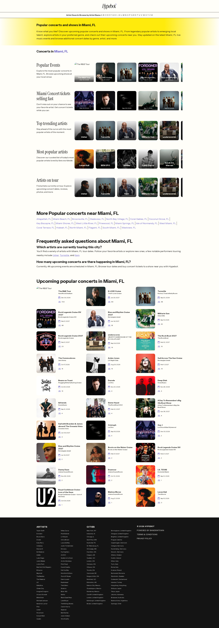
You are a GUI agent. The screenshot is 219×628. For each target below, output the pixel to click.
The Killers (64, 585)
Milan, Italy (114, 561)
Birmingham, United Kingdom (121, 531)
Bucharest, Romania (118, 573)
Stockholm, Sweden (117, 576)
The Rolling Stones (67, 604)
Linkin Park (40, 564)
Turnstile (64, 255)
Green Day (40, 588)
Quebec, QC (91, 558)
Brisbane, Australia (117, 597)
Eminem (39, 534)
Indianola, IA (91, 534)
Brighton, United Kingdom (120, 537)
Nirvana (63, 549)
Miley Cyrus (65, 531)
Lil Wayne (64, 537)
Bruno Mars (40, 537)
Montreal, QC (91, 579)
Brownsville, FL (80, 219)
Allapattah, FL (43, 219)
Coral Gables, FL (138, 219)
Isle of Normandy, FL (147, 223)
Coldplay (39, 546)
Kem (77, 255)
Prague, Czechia (116, 540)
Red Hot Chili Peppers (43, 567)
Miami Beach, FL (61, 219)
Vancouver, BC (92, 573)
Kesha (63, 594)
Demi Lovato (65, 579)
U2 (37, 582)
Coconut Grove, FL (159, 219)
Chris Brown (65, 540)
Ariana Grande (41, 594)
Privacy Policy (144, 538)
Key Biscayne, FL (45, 223)
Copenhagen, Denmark (119, 543)
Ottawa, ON (91, 567)
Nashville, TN (91, 543)
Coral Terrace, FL (45, 227)
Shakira (63, 588)
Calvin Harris (65, 607)
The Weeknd (40, 579)
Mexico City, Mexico (93, 585)
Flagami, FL (95, 227)
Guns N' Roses (66, 576)
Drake (38, 540)
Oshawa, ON (91, 564)
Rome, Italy (114, 567)
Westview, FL (129, 227)
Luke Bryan (64, 601)
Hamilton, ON (91, 552)
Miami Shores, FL (65, 223)
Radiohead (64, 582)
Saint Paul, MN (92, 540)
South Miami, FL (111, 227)
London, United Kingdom (95, 597)
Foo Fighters (65, 552)
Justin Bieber (40, 561)
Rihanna (39, 570)
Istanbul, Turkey (116, 582)
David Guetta (65, 567)
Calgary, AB (91, 555)
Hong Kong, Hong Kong (118, 585)
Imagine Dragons (42, 591)
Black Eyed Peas (66, 597)
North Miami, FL (78, 227)
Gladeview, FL (97, 219)
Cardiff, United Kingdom (95, 594)
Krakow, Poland (116, 570)
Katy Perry (40, 543)
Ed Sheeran (40, 552)
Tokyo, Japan (115, 591)
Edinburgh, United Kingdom (96, 601)
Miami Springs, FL (124, 223)
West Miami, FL (167, 223)
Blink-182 (64, 591)
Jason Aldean (65, 616)
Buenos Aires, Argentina (119, 601)
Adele (38, 555)
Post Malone (65, 534)
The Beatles (40, 576)
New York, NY (91, 531)
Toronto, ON (91, 570)
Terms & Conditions (147, 534)
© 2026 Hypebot (146, 526)
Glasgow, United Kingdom (120, 534)
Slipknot (63, 610)
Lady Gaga (40, 558)
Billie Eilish (40, 597)
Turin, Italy (114, 564)
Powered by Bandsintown (150, 530)
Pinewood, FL (106, 223)
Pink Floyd (64, 564)
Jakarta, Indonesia (117, 594)
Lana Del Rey (65, 543)
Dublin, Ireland (116, 558)
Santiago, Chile (116, 604)
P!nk (38, 607)
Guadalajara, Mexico (94, 588)
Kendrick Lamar (42, 604)
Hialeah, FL (62, 227)
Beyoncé (39, 573)
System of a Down (67, 558)
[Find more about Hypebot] (109, 6)
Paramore (39, 613)
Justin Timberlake (67, 546)
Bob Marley (64, 613)
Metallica (39, 585)
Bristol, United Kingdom (95, 604)
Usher (56, 255)
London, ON (91, 561)
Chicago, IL (90, 537)
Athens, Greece (116, 555)
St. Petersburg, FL (93, 546)
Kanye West (40, 616)
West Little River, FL (86, 223)
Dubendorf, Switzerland (119, 579)
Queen (38, 619)
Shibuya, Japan (116, 588)
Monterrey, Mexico (93, 591)
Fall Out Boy (65, 570)
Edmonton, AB (91, 582)
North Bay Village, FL (117, 219)
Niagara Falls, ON (93, 576)
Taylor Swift (40, 531)
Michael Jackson (42, 601)
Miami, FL (61, 51)
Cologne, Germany (117, 546)
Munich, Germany (117, 552)
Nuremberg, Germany (118, 549)
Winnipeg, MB (91, 549)
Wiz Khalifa (65, 619)
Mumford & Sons (66, 573)
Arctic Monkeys (66, 561)
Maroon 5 (39, 549)
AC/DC (63, 555)
